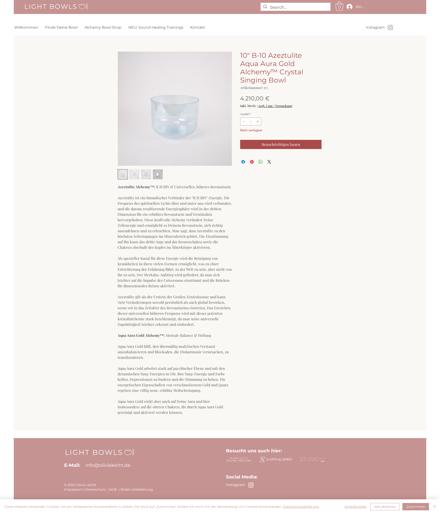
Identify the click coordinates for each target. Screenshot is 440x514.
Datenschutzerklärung (301, 507)
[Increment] (258, 121)
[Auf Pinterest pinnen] (252, 162)
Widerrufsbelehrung (136, 489)
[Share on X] (269, 162)
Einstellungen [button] (356, 507)
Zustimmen (415, 507)
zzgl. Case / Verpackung (275, 106)
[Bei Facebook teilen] (243, 162)
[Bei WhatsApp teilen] (260, 162)
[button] (339, 6)
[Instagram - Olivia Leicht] (390, 27)
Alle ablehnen (385, 507)
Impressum (73, 489)
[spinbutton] (251, 121)
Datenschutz (95, 489)
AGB (113, 489)
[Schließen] (434, 506)
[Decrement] (243, 121)
